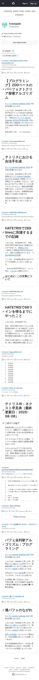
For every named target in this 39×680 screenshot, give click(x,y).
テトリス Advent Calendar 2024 (17, 167)
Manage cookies (25, 669)
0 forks (11, 73)
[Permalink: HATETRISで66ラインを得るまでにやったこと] (3, 311)
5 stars (28, 602)
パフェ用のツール (15, 564)
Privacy (12, 667)
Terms (6, 667)
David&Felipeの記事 (12, 255)
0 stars (28, 73)
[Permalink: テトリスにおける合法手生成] (3, 159)
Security (18, 667)
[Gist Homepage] (13, 3)
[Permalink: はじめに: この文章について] (3, 277)
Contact (16, 669)
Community (31, 667)
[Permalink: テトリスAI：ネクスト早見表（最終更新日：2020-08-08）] (3, 410)
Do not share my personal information (19, 671)
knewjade (5, 61)
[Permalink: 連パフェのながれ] (3, 610)
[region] (19, 105)
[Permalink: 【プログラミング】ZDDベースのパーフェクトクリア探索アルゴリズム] (3, 89)
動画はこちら (23, 248)
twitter (14, 569)
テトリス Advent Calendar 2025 (17, 104)
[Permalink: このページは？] (3, 423)
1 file (4, 73)
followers (8, 36)
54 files (5, 511)
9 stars (28, 532)
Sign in (25, 3)
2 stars (28, 395)
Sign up (33, 3)
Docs (10, 669)
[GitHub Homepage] (13, 674)
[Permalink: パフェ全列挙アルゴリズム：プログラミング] (3, 544)
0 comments (19, 73)
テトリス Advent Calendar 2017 (17, 555)
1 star (26, 149)
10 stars (28, 299)
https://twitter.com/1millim (13, 33)
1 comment (19, 149)
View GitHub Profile (19, 42)
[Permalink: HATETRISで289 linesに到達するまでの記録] (3, 232)
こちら (12, 271)
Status (24, 667)
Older (23, 658)
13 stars (28, 220)
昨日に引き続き (11, 634)
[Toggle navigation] (3, 3)
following (16, 36)
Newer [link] (16, 658)
